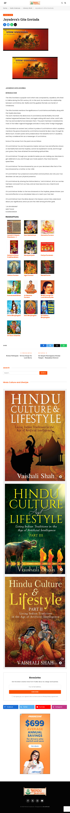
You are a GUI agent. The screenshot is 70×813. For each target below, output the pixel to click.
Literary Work (8, 15)
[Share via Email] (15, 24)
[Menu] (5, 3)
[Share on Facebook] (4, 24)
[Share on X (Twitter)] (8, 24)
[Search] (65, 3)
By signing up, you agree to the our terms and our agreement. (35, 696)
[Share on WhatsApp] (11, 24)
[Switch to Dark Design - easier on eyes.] (62, 3)
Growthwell (46, 807)
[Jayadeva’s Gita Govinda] (25, 50)
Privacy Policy (47, 696)
